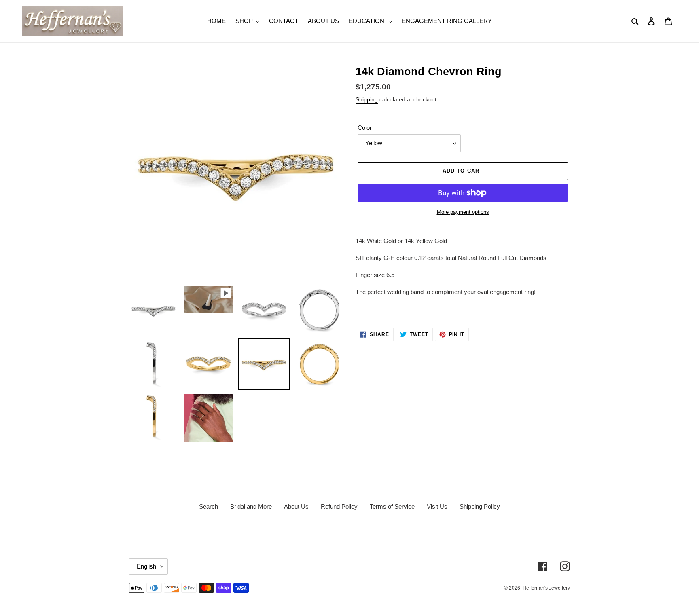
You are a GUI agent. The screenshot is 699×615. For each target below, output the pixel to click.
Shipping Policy (480, 506)
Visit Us (437, 506)
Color (365, 127)
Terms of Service (392, 506)
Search (208, 506)
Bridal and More (251, 506)
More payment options (463, 212)
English (146, 566)
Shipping (367, 99)
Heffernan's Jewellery (546, 588)
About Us (296, 506)
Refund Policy (339, 506)
